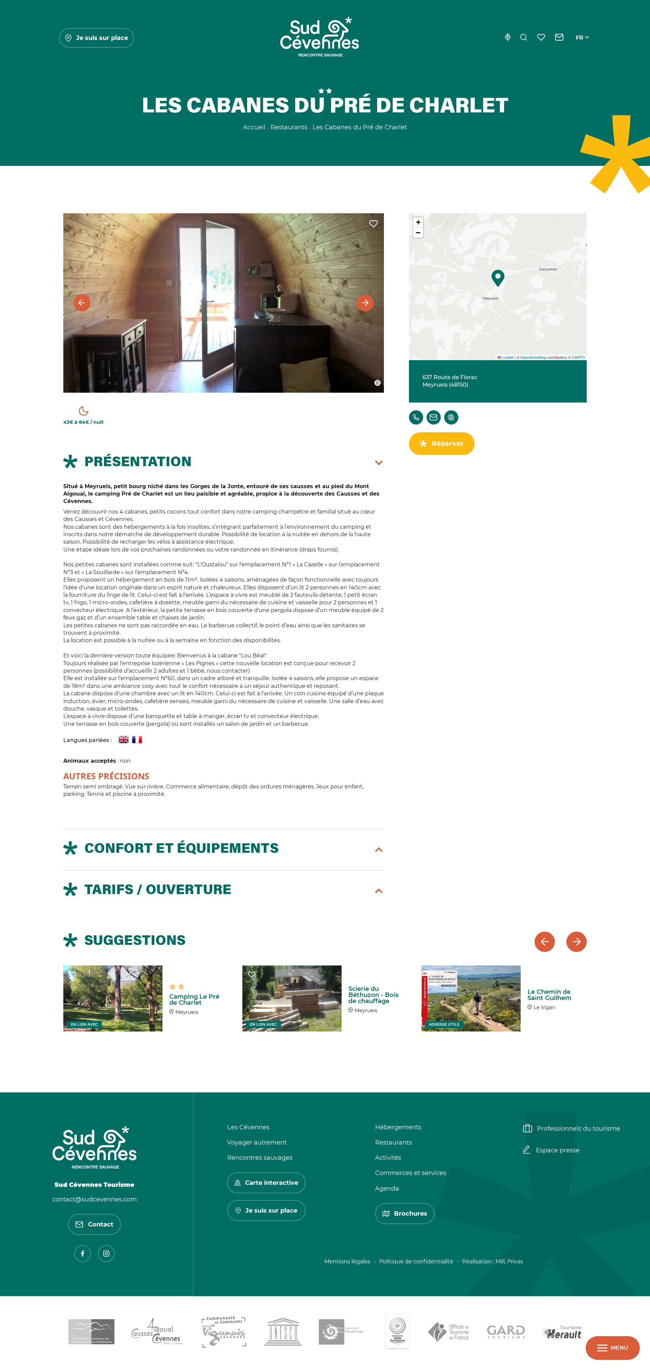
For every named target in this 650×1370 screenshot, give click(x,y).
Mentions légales (347, 1261)
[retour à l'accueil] (319, 38)
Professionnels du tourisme (578, 1128)
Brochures (410, 1213)
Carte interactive (271, 1183)
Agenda (387, 1188)
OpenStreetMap (533, 357)
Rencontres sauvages (259, 1157)
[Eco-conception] (507, 38)
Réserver (448, 443)
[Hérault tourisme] (562, 1333)
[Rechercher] (523, 38)
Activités (388, 1157)
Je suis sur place (102, 38)
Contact (100, 1224)
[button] (498, 278)
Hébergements (398, 1127)
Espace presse (558, 1150)
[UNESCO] (283, 1333)
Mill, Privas (509, 1261)
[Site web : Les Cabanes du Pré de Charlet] (451, 417)
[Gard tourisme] (506, 1333)
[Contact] (559, 38)
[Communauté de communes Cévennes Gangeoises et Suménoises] (91, 1333)
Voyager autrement (257, 1142)
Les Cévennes (248, 1127)
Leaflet (507, 357)
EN (580, 45)
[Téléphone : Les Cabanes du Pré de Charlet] (416, 417)
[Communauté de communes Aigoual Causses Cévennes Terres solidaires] (157, 1333)
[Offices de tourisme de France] (449, 1333)
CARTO (578, 357)
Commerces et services (410, 1173)
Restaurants (393, 1142)
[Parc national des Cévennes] (343, 1333)
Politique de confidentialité (416, 1261)
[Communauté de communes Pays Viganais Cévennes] (223, 1333)
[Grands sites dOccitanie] (397, 1333)
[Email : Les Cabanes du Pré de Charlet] (434, 417)
